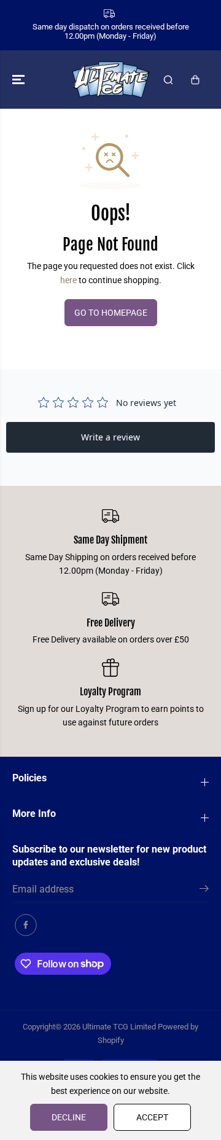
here (68, 280)
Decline (69, 1117)
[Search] (168, 79)
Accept (152, 1117)
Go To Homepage (110, 313)
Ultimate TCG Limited (119, 1026)
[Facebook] (25, 925)
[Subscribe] (204, 890)
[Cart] (195, 79)
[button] (19, 79)
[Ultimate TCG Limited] (110, 79)
